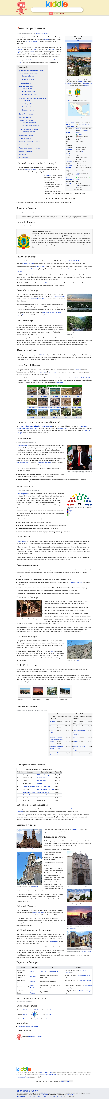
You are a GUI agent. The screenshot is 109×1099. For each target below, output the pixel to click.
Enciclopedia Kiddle (46, 1072)
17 (77, 185)
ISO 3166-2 (69, 183)
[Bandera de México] (77, 134)
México (80, 134)
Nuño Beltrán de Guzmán (75, 261)
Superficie (69, 149)
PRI (69, 508)
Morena (70, 510)
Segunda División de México (49, 971)
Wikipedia (45, 1094)
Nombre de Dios (81, 81)
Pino (43, 417)
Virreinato (48, 283)
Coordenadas (70, 122)
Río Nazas (43, 355)
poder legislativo (23, 494)
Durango (52, 721)
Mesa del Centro (60, 296)
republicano (83, 426)
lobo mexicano (53, 372)
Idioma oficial (70, 126)
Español (78, 128)
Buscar (80, 10)
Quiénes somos (37, 1096)
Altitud (68, 154)
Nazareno (75, 753)
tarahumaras (87, 809)
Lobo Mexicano (66, 396)
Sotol (66, 417)
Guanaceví (86, 85)
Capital (68, 124)
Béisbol (32, 982)
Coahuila (35, 49)
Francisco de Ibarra (30, 170)
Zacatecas (51, 49)
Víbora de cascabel (55, 407)
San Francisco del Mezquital (45, 789)
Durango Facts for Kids (35, 1036)
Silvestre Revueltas (38, 913)
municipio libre (62, 428)
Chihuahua (20, 49)
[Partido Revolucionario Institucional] (77, 136)
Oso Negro (43, 396)
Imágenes (56, 13)
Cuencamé (82, 730)
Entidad (68, 132)
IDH (67, 177)
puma (20, 378)
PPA (70, 171)
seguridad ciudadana (23, 463)
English (62, 13)
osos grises (43, 372)
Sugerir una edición (67, 1081)
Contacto (59, 1096)
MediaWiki (70, 1094)
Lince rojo (66, 407)
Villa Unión (76, 737)
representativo (21, 428)
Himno (70, 100)
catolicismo (74, 829)
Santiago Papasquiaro (30, 786)
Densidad (69, 165)
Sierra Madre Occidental (36, 299)
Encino (32, 417)
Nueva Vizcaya (39, 267)
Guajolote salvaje (77, 407)
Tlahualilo (82, 746)
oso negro (78, 370)
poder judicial (22, 541)
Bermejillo (75, 741)
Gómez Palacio (69, 83)
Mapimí (79, 660)
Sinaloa (32, 52)
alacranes (60, 382)
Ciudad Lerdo (41, 781)
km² (82, 151)
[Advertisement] (54, 20)
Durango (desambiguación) (42, 33)
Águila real (32, 407)
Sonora (65, 269)
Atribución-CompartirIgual (48, 1074)
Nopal (55, 417)
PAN (70, 511)
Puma (77, 396)
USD (77, 173)
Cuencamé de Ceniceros (44, 795)
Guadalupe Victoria (29, 792)
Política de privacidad (49, 1096)
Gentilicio (68, 167)
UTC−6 (78, 179)
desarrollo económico (44, 463)
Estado (79, 41)
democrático (29, 428)
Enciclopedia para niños (23, 31)
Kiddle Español (21, 1096)
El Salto (52, 741)
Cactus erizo (77, 417)
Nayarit (19, 52)
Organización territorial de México (28, 1026)
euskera (48, 175)
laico (36, 428)
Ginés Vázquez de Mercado (37, 275)
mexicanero (84, 130)
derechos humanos (76, 582)
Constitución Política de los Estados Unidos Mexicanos (35, 426)
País (68, 134)
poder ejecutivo (22, 446)
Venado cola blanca (43, 407)
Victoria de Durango (87, 83)
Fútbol (32, 971)
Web (51, 13)
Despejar (77, 9)
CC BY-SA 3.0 (44, 1093)
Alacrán (32, 396)
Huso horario (70, 179)
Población (69, 161)
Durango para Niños (23, 1077)
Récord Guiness (53, 941)
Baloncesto (33, 976)
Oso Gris (55, 396)
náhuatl (69, 809)
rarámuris (20, 811)
